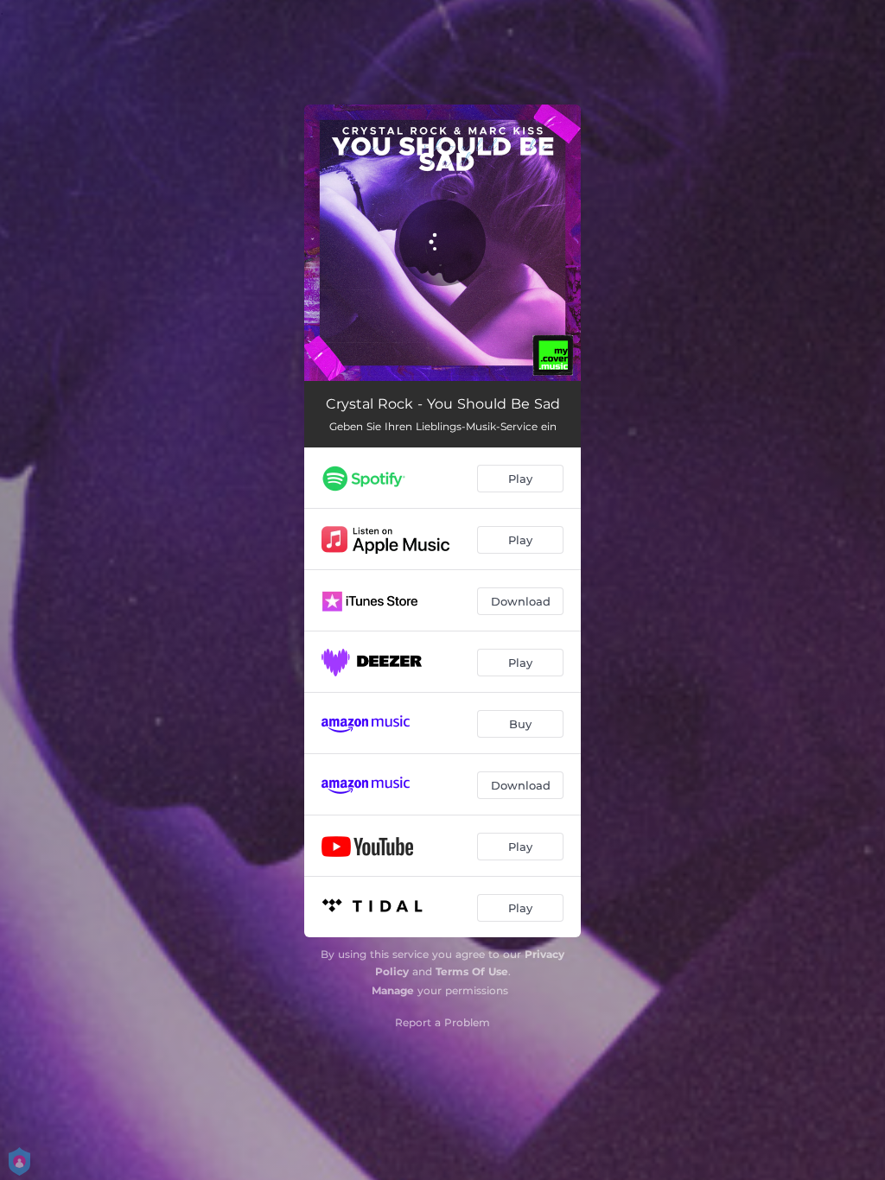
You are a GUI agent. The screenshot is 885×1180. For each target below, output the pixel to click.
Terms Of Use (472, 971)
